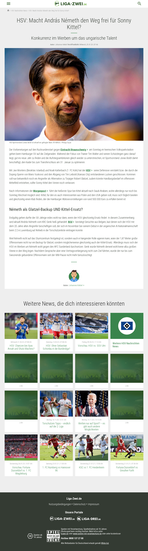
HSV (88, 170)
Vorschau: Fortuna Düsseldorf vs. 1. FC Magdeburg (21, 470)
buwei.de (64, 533)
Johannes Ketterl (77, 285)
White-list (105, 543)
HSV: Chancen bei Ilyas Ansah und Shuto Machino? (21, 347)
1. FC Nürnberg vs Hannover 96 (56, 469)
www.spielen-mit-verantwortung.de (87, 533)
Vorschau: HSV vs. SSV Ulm (92, 345)
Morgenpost (39, 190)
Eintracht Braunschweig (73, 149)
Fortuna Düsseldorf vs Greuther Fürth (127, 469)
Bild (70, 221)
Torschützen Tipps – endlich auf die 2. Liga (56, 425)
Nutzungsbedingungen (60, 504)
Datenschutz (79, 504)
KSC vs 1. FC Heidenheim (91, 467)
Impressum (93, 504)
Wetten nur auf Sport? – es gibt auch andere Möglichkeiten (91, 426)
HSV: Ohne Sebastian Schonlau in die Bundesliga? (56, 347)
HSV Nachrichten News (19, 11)
